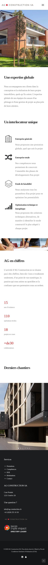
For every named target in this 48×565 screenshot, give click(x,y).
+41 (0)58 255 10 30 (11, 512)
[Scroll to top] (44, 560)
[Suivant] (45, 421)
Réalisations (11, 475)
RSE (8, 472)
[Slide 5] (27, 448)
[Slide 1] (18, 448)
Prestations (10, 466)
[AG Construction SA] (17, 5)
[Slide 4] (25, 448)
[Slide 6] (29, 448)
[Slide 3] (23, 448)
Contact (9, 479)
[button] (43, 5)
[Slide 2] (21, 448)
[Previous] (2, 421)
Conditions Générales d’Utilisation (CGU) (24, 551)
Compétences (11, 469)
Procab (42, 549)
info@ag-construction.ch (12, 509)
